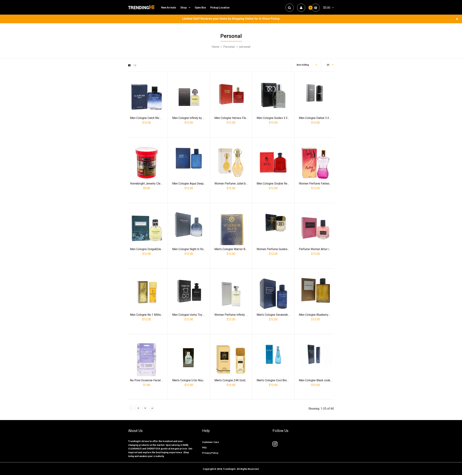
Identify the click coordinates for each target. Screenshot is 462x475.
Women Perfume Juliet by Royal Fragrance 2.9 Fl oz (247, 183)
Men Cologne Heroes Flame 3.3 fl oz (237, 118)
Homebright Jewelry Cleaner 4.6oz (152, 183)
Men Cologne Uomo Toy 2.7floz (192, 314)
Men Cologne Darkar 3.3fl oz (317, 118)
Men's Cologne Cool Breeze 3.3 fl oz (279, 380)
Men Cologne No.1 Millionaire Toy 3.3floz (156, 314)
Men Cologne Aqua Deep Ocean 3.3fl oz (197, 183)
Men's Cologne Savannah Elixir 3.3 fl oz (281, 314)
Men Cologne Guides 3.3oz (274, 118)
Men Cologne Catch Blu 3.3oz (148, 118)
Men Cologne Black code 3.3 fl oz (320, 380)
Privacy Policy (210, 453)
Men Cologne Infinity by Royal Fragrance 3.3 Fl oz (203, 118)
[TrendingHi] (141, 9)
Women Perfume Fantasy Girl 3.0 (319, 183)
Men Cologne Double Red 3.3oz (277, 183)
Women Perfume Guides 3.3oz (276, 249)
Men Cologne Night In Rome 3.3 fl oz (195, 249)
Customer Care (210, 442)
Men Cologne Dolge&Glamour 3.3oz (152, 249)
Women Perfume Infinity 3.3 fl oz (235, 314)
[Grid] (129, 65)
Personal (229, 46)
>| (152, 408)
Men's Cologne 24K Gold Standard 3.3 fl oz (241, 380)
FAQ (204, 447)
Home (215, 46)
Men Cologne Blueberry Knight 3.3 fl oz (323, 314)
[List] (135, 65)
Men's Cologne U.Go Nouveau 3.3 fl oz (196, 380)
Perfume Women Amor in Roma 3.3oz (322, 249)
